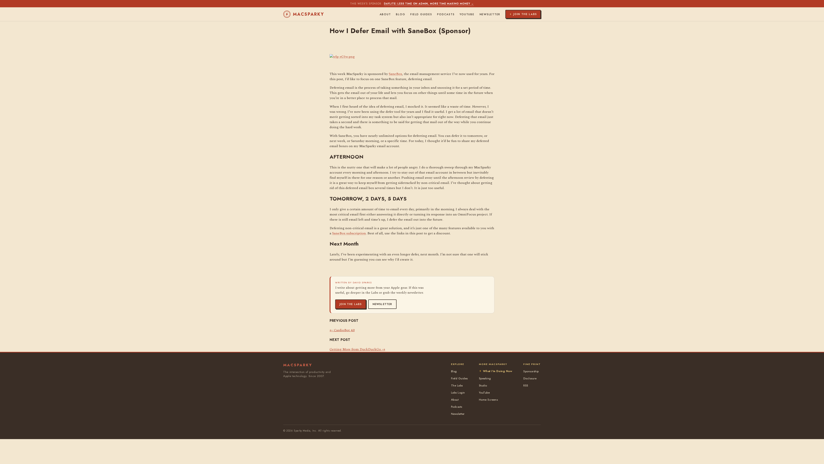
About (385, 14)
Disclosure (529, 378)
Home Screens (488, 400)
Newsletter (382, 304)
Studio (483, 385)
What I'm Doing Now (497, 371)
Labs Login (458, 393)
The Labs (457, 385)
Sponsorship (531, 371)
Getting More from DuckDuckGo (357, 349)
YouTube (467, 14)
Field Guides (421, 14)
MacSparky (308, 14)
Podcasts (445, 14)
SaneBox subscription (349, 233)
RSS (525, 385)
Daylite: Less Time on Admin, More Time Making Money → (429, 4)
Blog (400, 14)
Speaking (485, 378)
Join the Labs (350, 304)
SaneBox (395, 73)
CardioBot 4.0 (342, 330)
